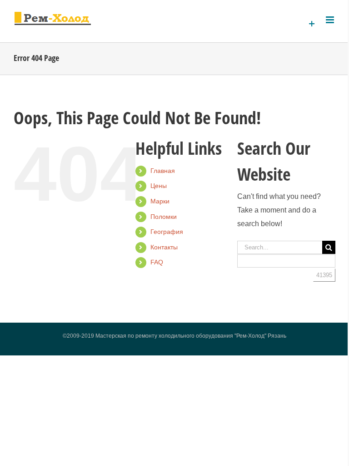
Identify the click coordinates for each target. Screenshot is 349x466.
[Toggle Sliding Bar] (312, 24)
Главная (162, 170)
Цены (158, 185)
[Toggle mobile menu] (330, 20)
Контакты (164, 247)
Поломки (163, 216)
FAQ (156, 262)
